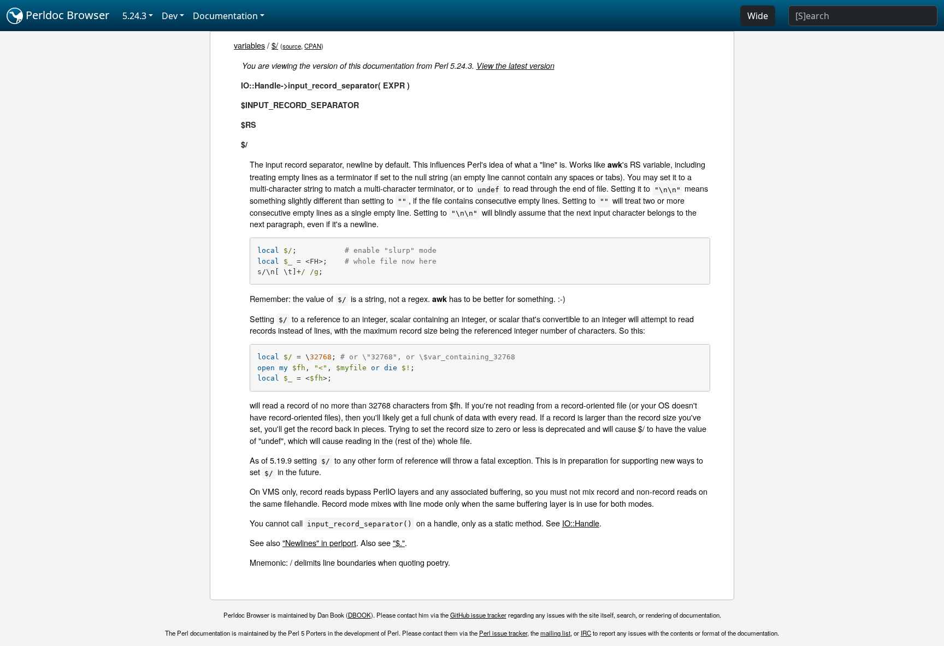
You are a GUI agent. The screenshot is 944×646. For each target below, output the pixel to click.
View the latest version (515, 65)
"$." (399, 542)
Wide (757, 16)
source (291, 46)
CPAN (312, 46)
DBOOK (359, 615)
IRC (586, 633)
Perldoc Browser (66, 15)
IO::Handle (580, 523)
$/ (275, 45)
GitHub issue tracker (478, 615)
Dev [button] (170, 16)
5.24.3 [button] (134, 16)
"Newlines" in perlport (319, 542)
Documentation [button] (225, 16)
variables (249, 45)
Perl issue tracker (503, 633)
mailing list (555, 633)
